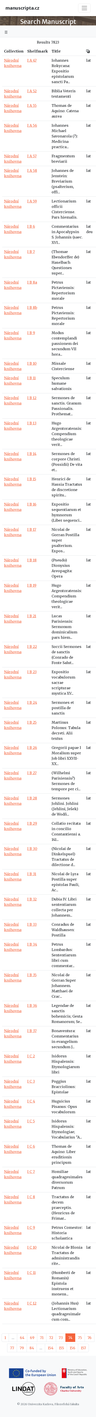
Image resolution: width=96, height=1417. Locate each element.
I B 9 (31, 333)
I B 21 (31, 616)
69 (32, 1337)
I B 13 (31, 423)
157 (83, 1348)
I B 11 (31, 378)
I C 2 (31, 1056)
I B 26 (32, 747)
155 (61, 1348)
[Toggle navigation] (84, 8)
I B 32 (32, 899)
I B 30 (32, 848)
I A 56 (32, 125)
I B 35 (32, 975)
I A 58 (32, 170)
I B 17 (31, 529)
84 (31, 1348)
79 (22, 1348)
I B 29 (32, 823)
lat (88, 60)
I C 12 (31, 1303)
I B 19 (31, 585)
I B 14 (31, 453)
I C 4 (31, 1101)
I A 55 (32, 105)
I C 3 (31, 1081)
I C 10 (32, 1247)
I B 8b (32, 307)
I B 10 (32, 363)
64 (22, 1337)
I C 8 (31, 1197)
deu (89, 232)
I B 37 (32, 1031)
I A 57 (32, 156)
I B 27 (32, 773)
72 (51, 1337)
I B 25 (32, 722)
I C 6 (31, 1146)
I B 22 (32, 646)
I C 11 (31, 1272)
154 (50, 1348)
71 (42, 1337)
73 (61, 1337)
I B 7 (31, 251)
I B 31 (31, 874)
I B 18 (32, 560)
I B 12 (31, 398)
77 (12, 1348)
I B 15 (31, 479)
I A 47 (32, 60)
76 (90, 1337)
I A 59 (32, 201)
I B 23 (32, 672)
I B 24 (32, 702)
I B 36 (32, 1005)
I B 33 (32, 924)
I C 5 (31, 1121)
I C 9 (31, 1227)
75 (80, 1337)
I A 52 (32, 91)
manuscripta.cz (22, 8)
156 (72, 1348)
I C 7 (31, 1171)
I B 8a (32, 282)
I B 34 (32, 944)
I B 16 (31, 504)
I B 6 (31, 226)
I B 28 (32, 798)
